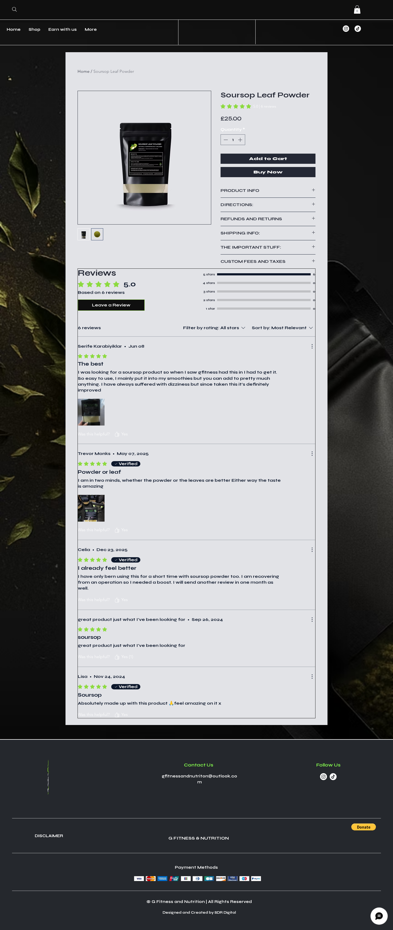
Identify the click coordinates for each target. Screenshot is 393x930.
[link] (248, 106)
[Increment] (240, 140)
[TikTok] (358, 28)
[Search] (14, 9)
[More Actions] (312, 346)
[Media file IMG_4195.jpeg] (91, 412)
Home (84, 71)
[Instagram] (346, 28)
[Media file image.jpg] (91, 508)
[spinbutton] (233, 140)
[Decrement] (225, 140)
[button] (357, 9)
